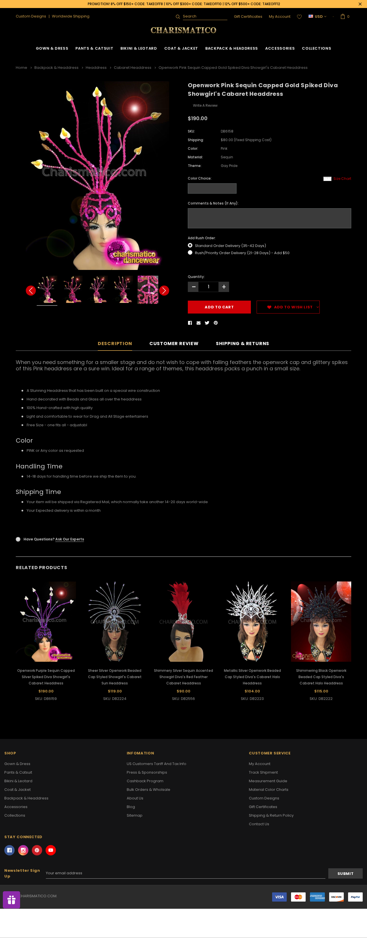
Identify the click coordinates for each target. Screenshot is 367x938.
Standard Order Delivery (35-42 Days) (230, 245)
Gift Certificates (248, 16)
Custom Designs (264, 798)
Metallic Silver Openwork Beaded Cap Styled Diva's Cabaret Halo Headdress (252, 677)
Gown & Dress (52, 48)
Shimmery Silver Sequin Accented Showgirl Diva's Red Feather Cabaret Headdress (183, 677)
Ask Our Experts (69, 539)
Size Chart (342, 178)
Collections (316, 48)
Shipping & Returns (242, 344)
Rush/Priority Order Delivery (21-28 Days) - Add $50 (242, 253)
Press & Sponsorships (147, 772)
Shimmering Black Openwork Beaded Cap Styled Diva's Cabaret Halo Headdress (321, 677)
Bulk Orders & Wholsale (148, 789)
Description (115, 344)
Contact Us (259, 824)
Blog (131, 806)
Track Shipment (263, 772)
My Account (279, 16)
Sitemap (134, 815)
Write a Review (205, 105)
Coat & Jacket (181, 48)
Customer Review (174, 344)
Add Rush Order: (202, 238)
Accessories (280, 48)
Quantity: (196, 276)
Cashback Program (145, 781)
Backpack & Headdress (231, 48)
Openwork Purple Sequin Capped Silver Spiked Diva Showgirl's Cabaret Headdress (46, 677)
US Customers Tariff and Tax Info (156, 763)
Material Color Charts (268, 789)
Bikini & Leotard (138, 48)
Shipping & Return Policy (271, 815)
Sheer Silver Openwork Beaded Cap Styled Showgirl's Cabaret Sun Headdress (115, 677)
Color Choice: (200, 178)
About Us (135, 798)
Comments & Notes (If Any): (213, 203)
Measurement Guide (268, 781)
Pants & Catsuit (94, 48)
